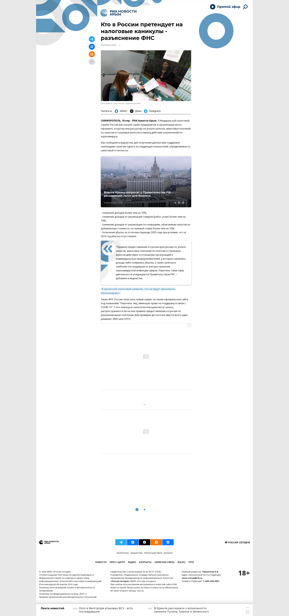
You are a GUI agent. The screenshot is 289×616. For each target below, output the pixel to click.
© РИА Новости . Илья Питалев (112, 103)
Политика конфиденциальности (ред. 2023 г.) (63, 594)
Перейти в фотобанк (133, 103)
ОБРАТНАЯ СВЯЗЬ (165, 562)
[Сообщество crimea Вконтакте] (132, 542)
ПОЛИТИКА (123, 553)
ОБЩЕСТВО (136, 553)
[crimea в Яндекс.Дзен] (144, 542)
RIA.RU (181, 562)
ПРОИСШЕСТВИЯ (153, 553)
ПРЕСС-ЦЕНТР (117, 562)
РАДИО (132, 562)
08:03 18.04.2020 (108, 45)
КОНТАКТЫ (145, 562)
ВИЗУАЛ (168, 553)
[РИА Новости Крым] (118, 13)
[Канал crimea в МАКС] (168, 542)
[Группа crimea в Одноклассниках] (156, 542)
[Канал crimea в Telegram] (121, 542)
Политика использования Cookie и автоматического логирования (67, 589)
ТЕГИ (191, 562)
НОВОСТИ (101, 562)
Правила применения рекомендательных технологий (67, 597)
